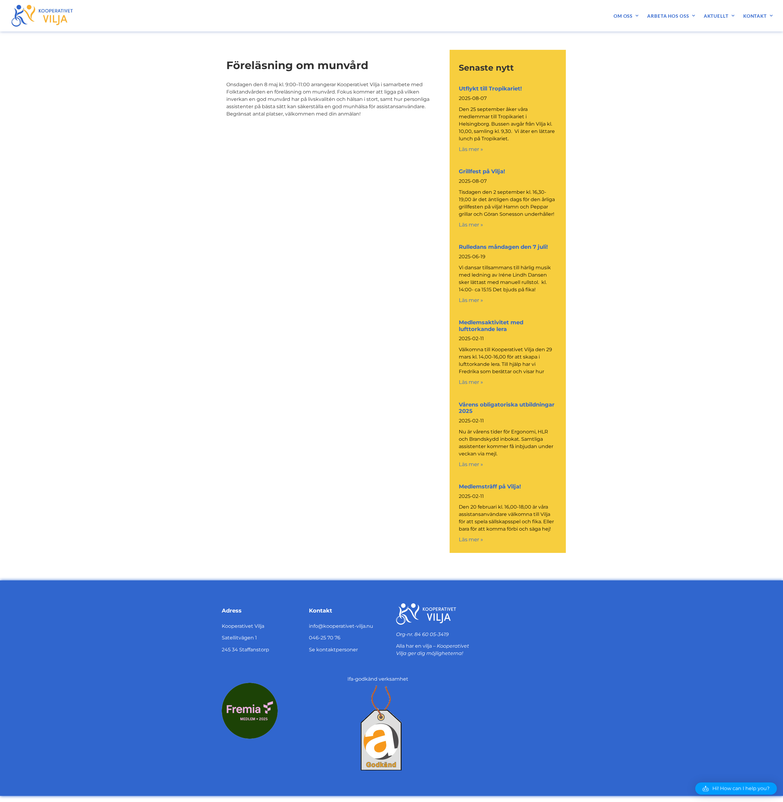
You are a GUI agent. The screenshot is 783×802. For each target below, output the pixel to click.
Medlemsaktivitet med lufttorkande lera (491, 326)
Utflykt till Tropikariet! (490, 88)
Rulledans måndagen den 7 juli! (503, 247)
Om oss (623, 16)
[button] (736, 788)
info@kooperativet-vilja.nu (341, 626)
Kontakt (755, 16)
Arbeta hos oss (668, 16)
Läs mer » (471, 149)
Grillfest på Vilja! (482, 171)
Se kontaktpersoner (333, 650)
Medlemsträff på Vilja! (490, 486)
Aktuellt (716, 16)
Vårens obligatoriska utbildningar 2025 (507, 408)
